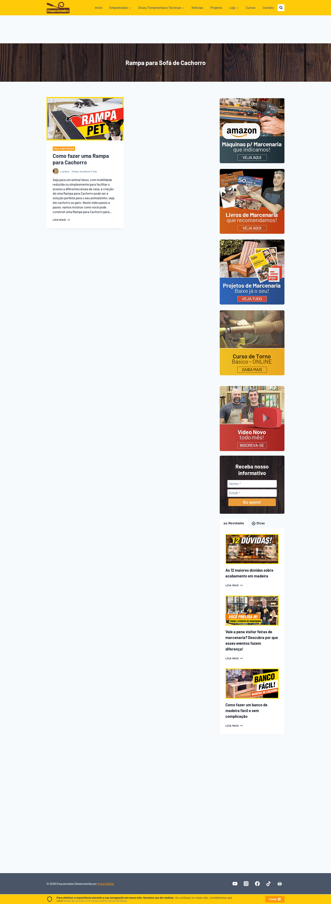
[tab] (234, 523)
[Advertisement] (165, 30)
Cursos (250, 7)
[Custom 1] (279, 884)
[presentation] (85, 118)
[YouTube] (235, 884)
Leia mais (61, 219)
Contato (268, 7)
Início (98, 7)
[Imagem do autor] (56, 171)
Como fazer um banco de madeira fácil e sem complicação (246, 710)
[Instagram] (246, 884)
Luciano (64, 171)
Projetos (216, 7)
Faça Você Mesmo (63, 148)
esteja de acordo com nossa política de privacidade (95, 900)
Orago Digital (105, 883)
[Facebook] (257, 884)
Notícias (197, 7)
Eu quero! (252, 502)
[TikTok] (268, 884)
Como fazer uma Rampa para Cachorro (81, 158)
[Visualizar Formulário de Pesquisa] (281, 7)
